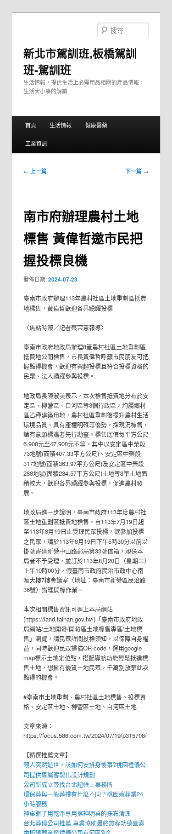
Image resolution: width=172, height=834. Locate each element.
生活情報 (61, 125)
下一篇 (137, 171)
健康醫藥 (96, 125)
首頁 (30, 125)
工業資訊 (36, 143)
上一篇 (35, 171)
